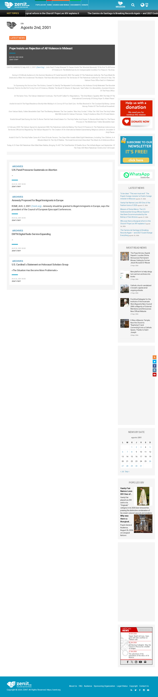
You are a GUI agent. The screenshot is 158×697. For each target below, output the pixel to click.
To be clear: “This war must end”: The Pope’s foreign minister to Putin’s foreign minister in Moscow (136, 196)
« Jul (122, 472)
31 (141, 466)
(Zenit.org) (40, 67)
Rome (49, 5)
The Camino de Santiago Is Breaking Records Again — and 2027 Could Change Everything (136, 232)
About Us (73, 686)
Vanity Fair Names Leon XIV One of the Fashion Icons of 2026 (127, 494)
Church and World (61, 5)
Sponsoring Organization (104, 686)
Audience (88, 686)
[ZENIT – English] (20, 5)
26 (150, 461)
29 (132, 466)
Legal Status (122, 686)
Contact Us (144, 686)
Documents (75, 5)
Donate (85, 5)
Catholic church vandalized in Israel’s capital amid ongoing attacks (140, 287)
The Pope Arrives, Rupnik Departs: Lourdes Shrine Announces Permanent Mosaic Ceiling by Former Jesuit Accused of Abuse (140, 258)
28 (127, 466)
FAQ (80, 686)
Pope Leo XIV (41, 5)
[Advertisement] (136, 58)
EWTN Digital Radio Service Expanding (31, 234)
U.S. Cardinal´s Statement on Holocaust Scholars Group (40, 264)
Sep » (127, 472)
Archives (17, 166)
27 (123, 466)
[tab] (128, 629)
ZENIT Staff (13, 60)
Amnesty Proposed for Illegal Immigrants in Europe (37, 200)
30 (136, 466)
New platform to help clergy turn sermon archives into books (141, 274)
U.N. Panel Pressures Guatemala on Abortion (34, 169)
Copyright (133, 686)
